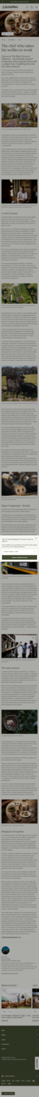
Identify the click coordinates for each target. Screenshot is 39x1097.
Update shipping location (19, 557)
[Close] (36, 538)
